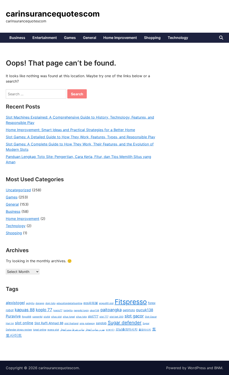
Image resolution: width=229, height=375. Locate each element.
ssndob (101, 323)
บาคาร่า (110, 329)
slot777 (93, 316)
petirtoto (129, 310)
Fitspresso (131, 302)
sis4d (47, 316)
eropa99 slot (106, 303)
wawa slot (53, 329)
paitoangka (111, 309)
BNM (218, 368)
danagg (40, 303)
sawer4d (37, 316)
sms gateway (87, 323)
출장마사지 (145, 329)
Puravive (13, 316)
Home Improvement (120, 37)
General (89, 37)
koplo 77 (44, 309)
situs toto (81, 316)
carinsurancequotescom (53, 13)
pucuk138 (144, 310)
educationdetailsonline (69, 303)
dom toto (50, 303)
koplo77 (57, 310)
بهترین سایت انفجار (95, 329)
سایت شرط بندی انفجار (72, 329)
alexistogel (15, 302)
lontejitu (68, 310)
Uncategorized (18, 190)
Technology (178, 37)
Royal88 (26, 316)
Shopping (152, 37)
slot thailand (71, 323)
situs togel (69, 316)
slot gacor (134, 315)
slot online (24, 323)
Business (17, 37)
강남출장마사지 (127, 329)
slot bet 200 (116, 316)
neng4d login (81, 310)
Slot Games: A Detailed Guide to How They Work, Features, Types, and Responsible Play (80, 137)
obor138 (94, 310)
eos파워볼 (90, 303)
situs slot (56, 316)
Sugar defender (125, 322)
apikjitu (30, 303)
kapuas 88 (25, 309)
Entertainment (44, 37)
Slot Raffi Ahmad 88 (48, 323)
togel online (39, 329)
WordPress (197, 368)
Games (70, 37)
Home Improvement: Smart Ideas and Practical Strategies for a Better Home (70, 130)
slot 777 (104, 316)
